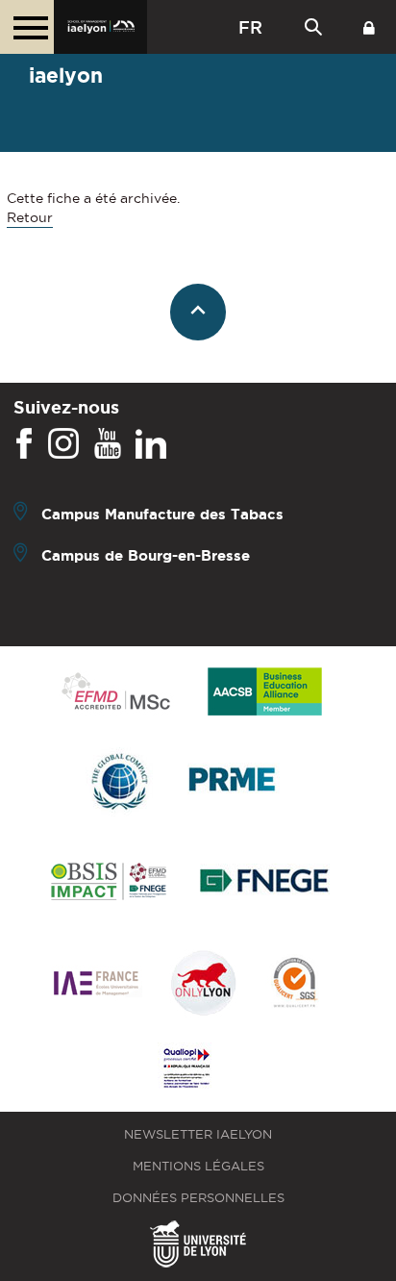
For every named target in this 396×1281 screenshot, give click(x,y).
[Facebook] (24, 444)
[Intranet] (369, 27)
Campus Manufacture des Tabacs (162, 514)
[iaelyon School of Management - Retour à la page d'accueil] (100, 27)
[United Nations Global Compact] (119, 782)
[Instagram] (63, 444)
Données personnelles (198, 1198)
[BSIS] (108, 883)
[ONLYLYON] (203, 984)
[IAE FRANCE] (96, 984)
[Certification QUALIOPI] (186, 1069)
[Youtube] (107, 444)
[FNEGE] (265, 883)
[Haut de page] (198, 312)
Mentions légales (198, 1166)
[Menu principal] (27, 27)
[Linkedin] (151, 444)
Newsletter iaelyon (198, 1134)
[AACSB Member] (265, 693)
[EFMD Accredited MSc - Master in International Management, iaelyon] (116, 692)
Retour (30, 217)
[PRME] (233, 782)
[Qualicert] (294, 984)
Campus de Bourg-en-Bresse (145, 555)
